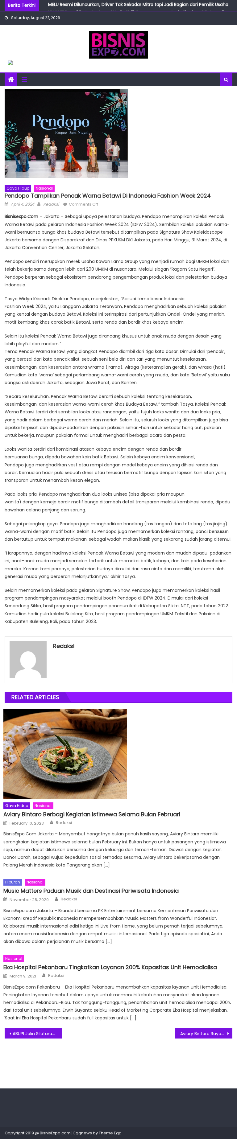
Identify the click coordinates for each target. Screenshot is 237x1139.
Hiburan (12, 882)
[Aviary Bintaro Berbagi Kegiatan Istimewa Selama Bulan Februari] (117, 754)
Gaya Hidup (17, 188)
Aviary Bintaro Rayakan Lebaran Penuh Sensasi (206, 1033)
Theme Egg (110, 1133)
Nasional (44, 188)
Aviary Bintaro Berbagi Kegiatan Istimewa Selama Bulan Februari (91, 814)
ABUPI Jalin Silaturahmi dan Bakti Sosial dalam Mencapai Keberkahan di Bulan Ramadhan (37, 1033)
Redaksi (51, 204)
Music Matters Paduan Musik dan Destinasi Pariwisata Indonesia (91, 890)
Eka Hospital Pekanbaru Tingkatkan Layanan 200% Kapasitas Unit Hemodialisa (110, 967)
